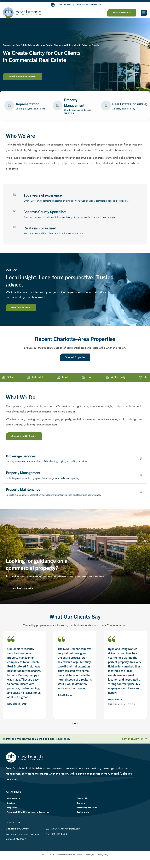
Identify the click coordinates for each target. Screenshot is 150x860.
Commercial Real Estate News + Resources (28, 812)
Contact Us (82, 798)
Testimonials (83, 812)
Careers (81, 803)
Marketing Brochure (87, 807)
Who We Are (13, 798)
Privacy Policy (102, 854)
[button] (53, 5)
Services (11, 803)
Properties (12, 807)
